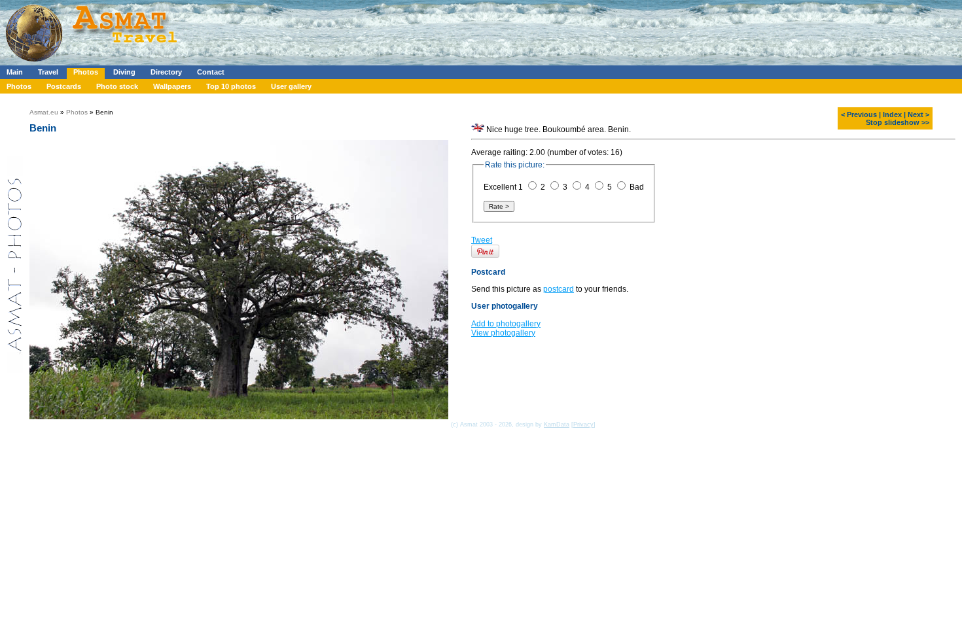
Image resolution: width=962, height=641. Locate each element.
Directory (166, 72)
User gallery (291, 86)
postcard (558, 295)
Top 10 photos (231, 86)
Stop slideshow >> (897, 122)
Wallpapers (172, 86)
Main (15, 72)
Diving (124, 72)
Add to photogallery (506, 329)
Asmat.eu (43, 112)
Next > (918, 114)
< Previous (859, 114)
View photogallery (503, 338)
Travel (48, 72)
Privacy (583, 424)
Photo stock (117, 86)
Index (892, 114)
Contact (210, 72)
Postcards (63, 86)
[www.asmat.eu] (93, 62)
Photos (85, 72)
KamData (556, 424)
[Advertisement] (392, 29)
